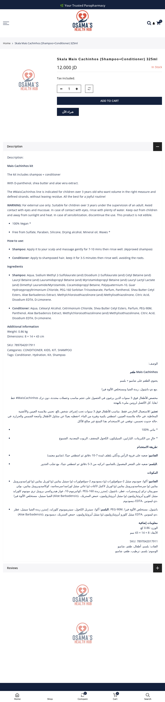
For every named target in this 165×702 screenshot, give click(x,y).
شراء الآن (68, 112)
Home (6, 43)
